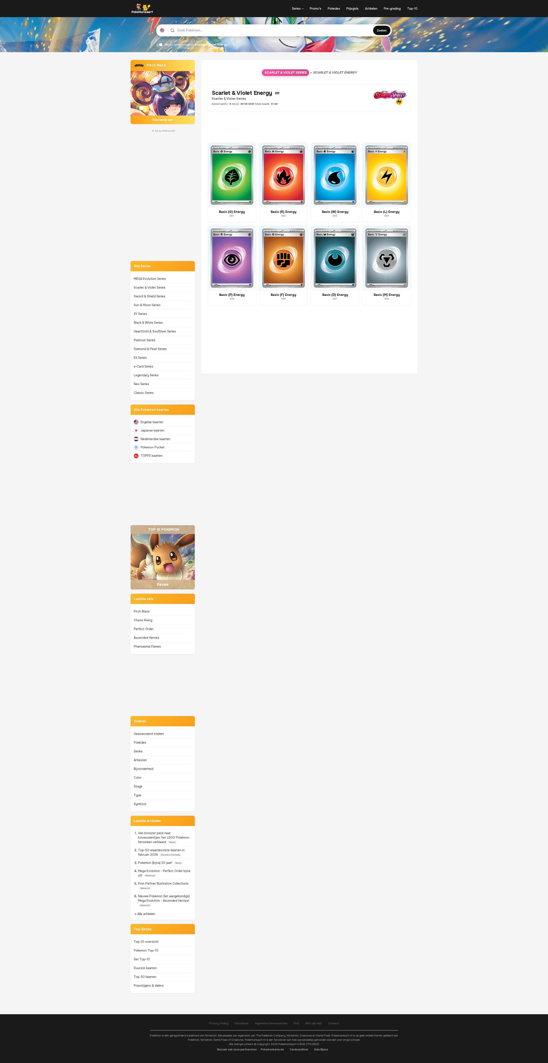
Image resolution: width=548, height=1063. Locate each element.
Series (296, 8)
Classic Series (144, 393)
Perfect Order (143, 629)
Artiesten (140, 760)
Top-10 (412, 8)
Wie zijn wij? (313, 1023)
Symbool (140, 804)
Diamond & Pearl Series (150, 349)
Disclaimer (241, 1023)
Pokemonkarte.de (272, 1049)
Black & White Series (148, 323)
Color (137, 778)
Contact (333, 1023)
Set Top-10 (142, 959)
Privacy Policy (218, 1023)
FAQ (296, 1023)
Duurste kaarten (145, 968)
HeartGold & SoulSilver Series (155, 331)
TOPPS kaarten (151, 456)
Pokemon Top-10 (146, 950)
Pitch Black (141, 611)
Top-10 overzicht (146, 942)
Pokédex (140, 742)
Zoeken (382, 30)
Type (137, 795)
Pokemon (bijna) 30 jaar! (155, 863)
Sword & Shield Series (149, 296)
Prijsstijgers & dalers (149, 985)
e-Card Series (143, 366)
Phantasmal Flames (147, 646)
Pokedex (334, 8)
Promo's (315, 8)
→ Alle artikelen (144, 914)
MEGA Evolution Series (150, 279)
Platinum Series (144, 340)
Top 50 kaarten (145, 977)
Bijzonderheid (143, 769)
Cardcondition (299, 1049)
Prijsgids (352, 8)
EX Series (140, 358)
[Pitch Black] (163, 92)
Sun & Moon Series (147, 305)
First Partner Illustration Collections (163, 883)
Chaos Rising (143, 620)
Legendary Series (146, 375)
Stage (138, 786)
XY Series (140, 314)
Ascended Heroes (146, 638)
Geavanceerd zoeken (149, 734)
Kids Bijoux (321, 1049)
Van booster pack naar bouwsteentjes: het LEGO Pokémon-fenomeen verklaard (164, 837)
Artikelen (371, 8)
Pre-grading (392, 8)
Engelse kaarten (152, 422)
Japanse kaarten (152, 430)
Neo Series (141, 384)
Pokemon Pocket (153, 447)
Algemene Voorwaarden (271, 1023)
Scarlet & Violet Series (149, 287)
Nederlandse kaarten (155, 439)
